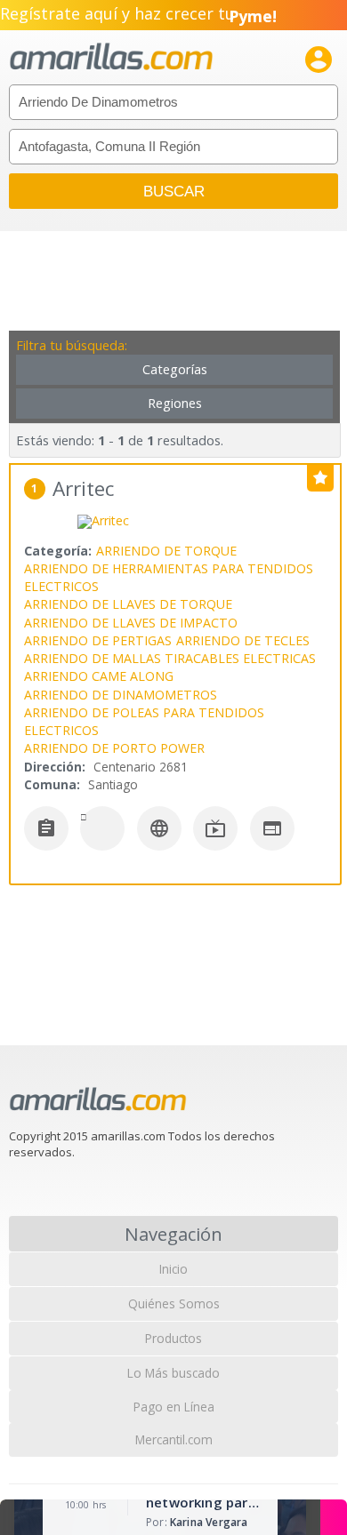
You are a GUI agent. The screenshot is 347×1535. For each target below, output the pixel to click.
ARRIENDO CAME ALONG (99, 676)
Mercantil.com (174, 1439)
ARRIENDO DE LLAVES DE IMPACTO (131, 622)
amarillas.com (111, 57)
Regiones (175, 403)
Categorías (174, 369)
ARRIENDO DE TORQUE (166, 550)
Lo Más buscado (173, 1372)
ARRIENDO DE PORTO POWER (114, 748)
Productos (173, 1338)
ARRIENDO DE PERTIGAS (98, 640)
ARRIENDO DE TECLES (243, 640)
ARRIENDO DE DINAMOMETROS (120, 694)
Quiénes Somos (174, 1303)
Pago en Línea (173, 1406)
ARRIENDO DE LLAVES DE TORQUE (128, 604)
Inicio (173, 1268)
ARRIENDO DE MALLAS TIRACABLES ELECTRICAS (170, 658)
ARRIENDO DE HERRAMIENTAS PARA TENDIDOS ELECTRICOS (168, 577)
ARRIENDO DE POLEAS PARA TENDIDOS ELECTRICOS (144, 721)
